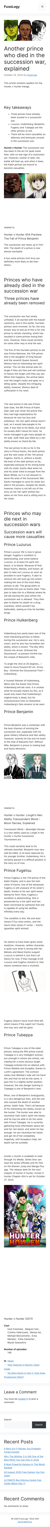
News (11, 1361)
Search (7, 1419)
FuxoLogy (12, 7)
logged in (23, 1399)
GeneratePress (25, 1522)
